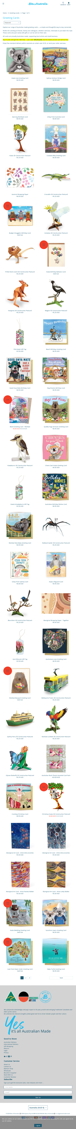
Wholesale (7, 1071)
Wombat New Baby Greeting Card (20, 543)
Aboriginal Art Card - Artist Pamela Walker (20, 891)
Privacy (6, 1053)
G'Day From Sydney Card (20, 582)
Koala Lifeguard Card (56, 582)
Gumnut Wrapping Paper (20, 194)
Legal (5, 1050)
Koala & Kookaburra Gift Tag (20, 504)
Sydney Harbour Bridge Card (56, 78)
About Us (7, 1064)
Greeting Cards (14, 13)
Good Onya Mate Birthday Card (20, 388)
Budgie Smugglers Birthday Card (20, 233)
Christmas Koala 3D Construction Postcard (56, 814)
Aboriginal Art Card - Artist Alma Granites (20, 853)
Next (61, 978)
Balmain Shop (8, 1069)
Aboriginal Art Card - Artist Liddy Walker (56, 891)
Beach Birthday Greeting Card (56, 349)
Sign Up (38, 1097)
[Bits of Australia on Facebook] (7, 1057)
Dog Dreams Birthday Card (56, 388)
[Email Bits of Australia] (5, 1057)
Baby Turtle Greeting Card (56, 969)
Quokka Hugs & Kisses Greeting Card (56, 427)
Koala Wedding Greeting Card (20, 930)
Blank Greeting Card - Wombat (20, 427)
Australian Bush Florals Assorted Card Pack (56, 775)
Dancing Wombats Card (20, 117)
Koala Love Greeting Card (20, 78)
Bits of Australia (14, 1113)
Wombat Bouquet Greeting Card (20, 698)
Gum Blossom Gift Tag (20, 659)
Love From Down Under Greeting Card (20, 969)
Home (5, 13)
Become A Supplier (10, 1073)
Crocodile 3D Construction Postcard (56, 194)
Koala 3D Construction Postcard (20, 155)
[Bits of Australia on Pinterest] (11, 1057)
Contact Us (7, 1066)
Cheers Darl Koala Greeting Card (56, 465)
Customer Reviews (10, 1077)
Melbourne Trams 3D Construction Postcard (56, 698)
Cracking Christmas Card (20, 814)
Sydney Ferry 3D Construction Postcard (20, 737)
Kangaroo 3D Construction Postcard (20, 311)
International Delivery (11, 1044)
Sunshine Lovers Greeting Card (56, 930)
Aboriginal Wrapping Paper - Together (56, 620)
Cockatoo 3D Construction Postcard (56, 233)
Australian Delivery (10, 1042)
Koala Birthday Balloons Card (56, 272)
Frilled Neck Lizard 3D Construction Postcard (20, 272)
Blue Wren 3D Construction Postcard (20, 620)
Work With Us (8, 1075)
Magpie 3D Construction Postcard (56, 311)
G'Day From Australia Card (56, 117)
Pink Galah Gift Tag (20, 349)
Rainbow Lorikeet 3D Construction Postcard (56, 737)
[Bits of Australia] (38, 3)
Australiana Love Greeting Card (56, 659)
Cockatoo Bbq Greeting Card (56, 155)
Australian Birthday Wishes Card (56, 504)
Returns (6, 1048)
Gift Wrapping (8, 1046)
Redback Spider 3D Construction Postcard (56, 543)
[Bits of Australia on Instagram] (9, 1057)
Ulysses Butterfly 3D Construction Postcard (20, 775)
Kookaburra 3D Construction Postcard (20, 465)
